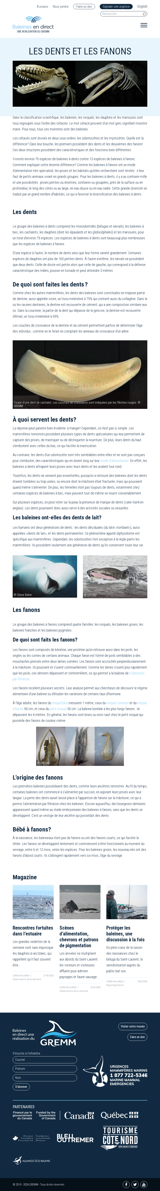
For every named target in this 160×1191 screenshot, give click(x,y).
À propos (42, 6)
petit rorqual (58, 709)
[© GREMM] (115, 576)
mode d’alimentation (114, 460)
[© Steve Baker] (45, 576)
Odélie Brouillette (21, 975)
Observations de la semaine (27, 979)
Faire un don (84, 6)
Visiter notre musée (133, 1026)
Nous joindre (60, 6)
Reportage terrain (115, 985)
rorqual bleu (60, 703)
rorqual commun (118, 703)
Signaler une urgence (116, 6)
